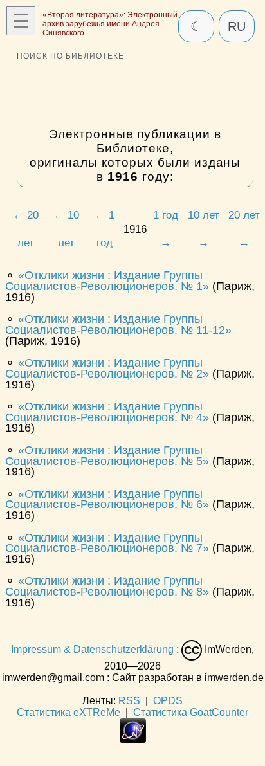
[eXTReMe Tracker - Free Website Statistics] (133, 739)
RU (237, 26)
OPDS (168, 700)
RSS (129, 700)
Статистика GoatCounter (190, 712)
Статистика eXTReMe (68, 712)
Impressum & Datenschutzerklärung (92, 649)
